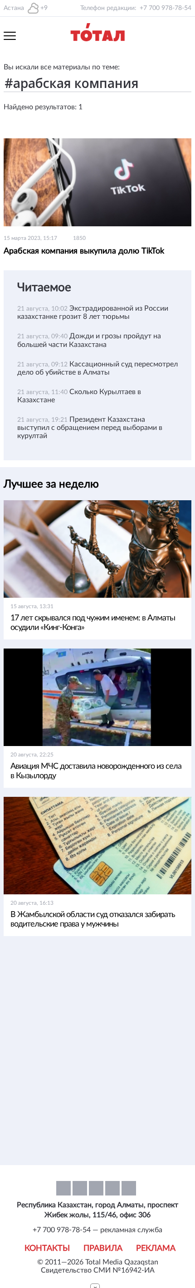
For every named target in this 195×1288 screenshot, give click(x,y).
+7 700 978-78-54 (165, 8)
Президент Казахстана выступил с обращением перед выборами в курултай (89, 427)
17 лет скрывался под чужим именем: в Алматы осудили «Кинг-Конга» (92, 623)
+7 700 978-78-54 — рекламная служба (97, 1230)
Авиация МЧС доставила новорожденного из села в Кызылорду (95, 771)
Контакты (47, 1248)
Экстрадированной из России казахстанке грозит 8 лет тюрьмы (92, 312)
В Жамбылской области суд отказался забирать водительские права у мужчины (92, 919)
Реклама (156, 1248)
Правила (102, 1248)
